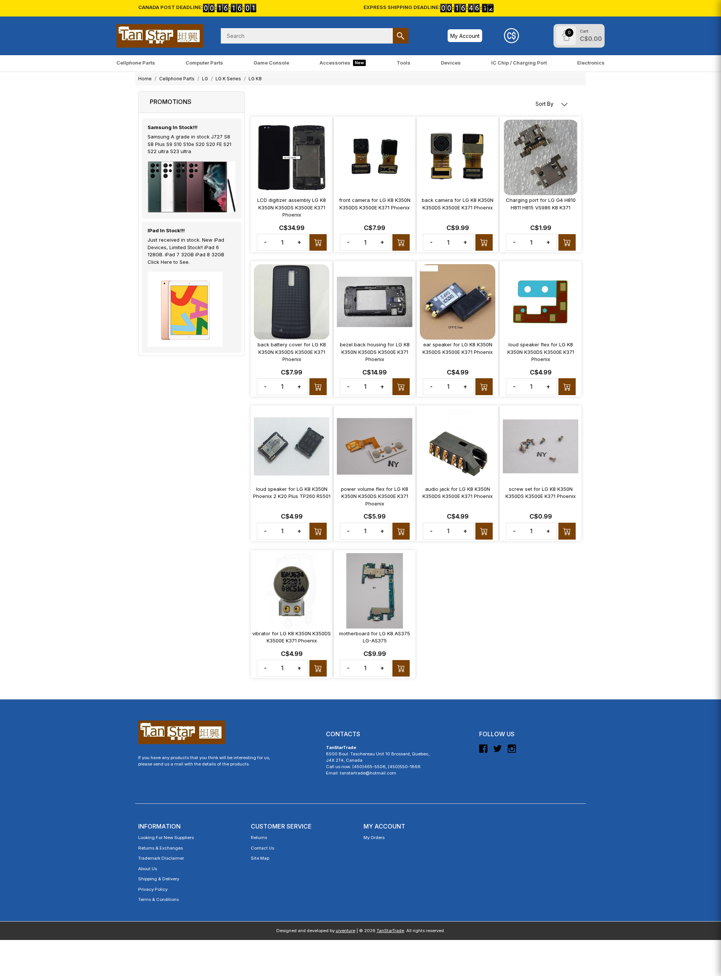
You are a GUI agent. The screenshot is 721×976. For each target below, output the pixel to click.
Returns (259, 837)
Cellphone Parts (135, 63)
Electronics (591, 63)
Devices (451, 63)
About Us (147, 868)
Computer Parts (204, 63)
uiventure (345, 930)
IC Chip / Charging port (519, 63)
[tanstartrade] (160, 36)
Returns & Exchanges (160, 848)
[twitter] (497, 751)
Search (401, 36)
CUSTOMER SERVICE (281, 826)
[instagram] (512, 751)
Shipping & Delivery (158, 878)
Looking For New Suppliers (166, 837)
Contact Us (262, 848)
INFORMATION (159, 826)
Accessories (342, 63)
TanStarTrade (390, 930)
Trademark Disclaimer (161, 858)
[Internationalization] (511, 35)
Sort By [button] (545, 104)
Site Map (260, 858)
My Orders (374, 837)
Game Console (271, 63)
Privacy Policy (152, 889)
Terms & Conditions (158, 899)
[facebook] (483, 751)
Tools (403, 63)
